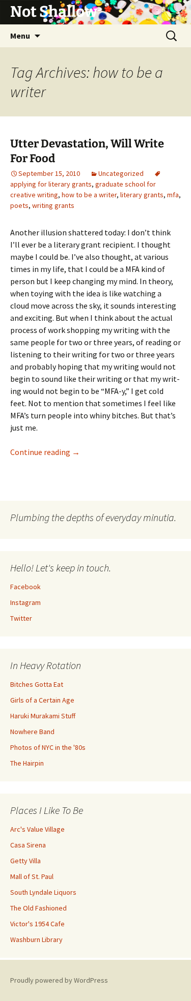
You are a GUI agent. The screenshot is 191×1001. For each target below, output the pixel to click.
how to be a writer (89, 194)
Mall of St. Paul (31, 876)
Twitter (21, 618)
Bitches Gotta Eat (36, 684)
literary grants (141, 194)
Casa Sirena (28, 845)
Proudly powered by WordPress (59, 980)
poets (19, 205)
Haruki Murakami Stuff (42, 715)
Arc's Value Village (37, 829)
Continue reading (45, 452)
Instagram (25, 602)
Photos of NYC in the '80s (48, 747)
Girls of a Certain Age (42, 700)
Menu (20, 36)
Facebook (25, 586)
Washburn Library (36, 939)
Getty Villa (25, 860)
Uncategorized (121, 173)
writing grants (53, 205)
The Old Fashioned (38, 908)
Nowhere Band (32, 731)
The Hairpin (27, 763)
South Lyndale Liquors (43, 892)
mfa (173, 194)
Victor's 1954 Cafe (37, 923)
